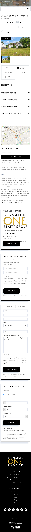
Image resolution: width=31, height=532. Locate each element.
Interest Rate (7, 413)
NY (13, 200)
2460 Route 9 (16, 481)
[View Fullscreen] (3, 133)
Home (3, 200)
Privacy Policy (15, 518)
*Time (5, 329)
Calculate (11, 422)
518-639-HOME (21, 3)
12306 (11, 203)
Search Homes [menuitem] (15, 492)
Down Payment (7, 406)
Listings (8, 200)
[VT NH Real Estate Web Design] (15, 527)
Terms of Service (11, 376)
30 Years (7, 394)
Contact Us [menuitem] (15, 502)
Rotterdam (5, 203)
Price (4, 400)
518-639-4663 (9, 233)
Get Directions (15, 156)
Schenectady (19, 200)
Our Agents (23, 241)
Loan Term (6, 390)
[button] (28, 9)
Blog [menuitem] (15, 500)
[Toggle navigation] (28, 3)
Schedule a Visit (21, 306)
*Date (5, 322)
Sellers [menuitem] (15, 497)
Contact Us (11, 243)
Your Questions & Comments (11, 335)
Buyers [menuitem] (15, 494)
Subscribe (11, 291)
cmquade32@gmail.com (16, 477)
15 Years (14, 394)
